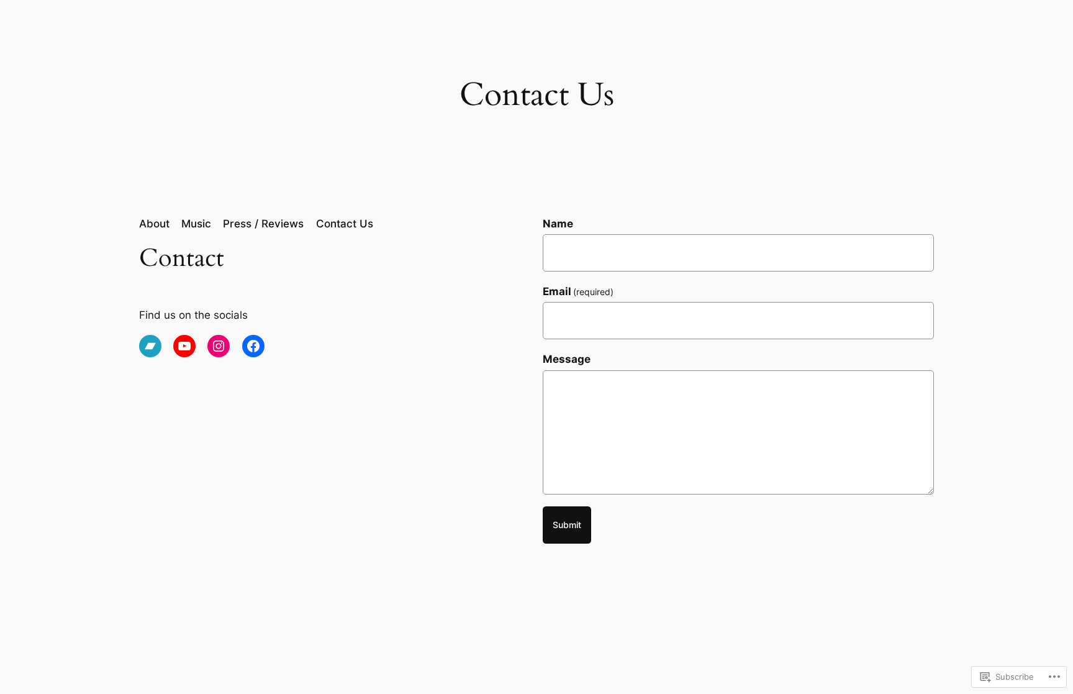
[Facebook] (253, 346)
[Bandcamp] (150, 346)
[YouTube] (184, 346)
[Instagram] (218, 346)
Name (558, 223)
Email (578, 291)
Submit (567, 524)
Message (567, 359)
